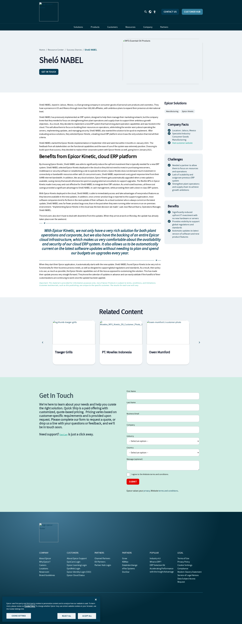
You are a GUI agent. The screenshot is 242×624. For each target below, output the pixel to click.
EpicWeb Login (73, 568)
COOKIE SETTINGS (19, 616)
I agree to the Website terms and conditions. (150, 474)
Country (130, 447)
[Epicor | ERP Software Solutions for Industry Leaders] (48, 11)
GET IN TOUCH (49, 71)
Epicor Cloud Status (76, 575)
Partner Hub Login (103, 565)
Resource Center (56, 49)
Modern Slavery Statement (189, 572)
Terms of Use (183, 558)
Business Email (133, 413)
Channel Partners (102, 558)
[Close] (96, 599)
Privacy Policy (183, 561)
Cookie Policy (30, 606)
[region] (51, 609)
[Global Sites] (150, 12)
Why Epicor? (44, 561)
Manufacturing (172, 111)
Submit (133, 481)
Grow (124, 558)
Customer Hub (192, 11)
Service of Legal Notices (188, 575)
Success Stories (74, 49)
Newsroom (44, 572)
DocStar (125, 572)
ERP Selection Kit (157, 565)
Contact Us (170, 11)
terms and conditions (168, 490)
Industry (130, 436)
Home (42, 49)
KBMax (125, 561)
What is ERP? (155, 561)
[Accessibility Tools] (154, 12)
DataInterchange (129, 565)
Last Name (131, 402)
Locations (43, 568)
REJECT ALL (66, 616)
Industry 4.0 (155, 558)
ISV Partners (100, 561)
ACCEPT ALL (86, 616)
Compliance (182, 568)
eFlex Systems (128, 568)
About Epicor (45, 558)
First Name (131, 391)
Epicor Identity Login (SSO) (79, 572)
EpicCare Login (73, 561)
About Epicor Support (77, 558)
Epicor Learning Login (77, 565)
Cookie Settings (184, 565)
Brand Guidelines (47, 575)
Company (131, 425)
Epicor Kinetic (187, 111)
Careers (42, 565)
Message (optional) (135, 459)
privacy (147, 490)
